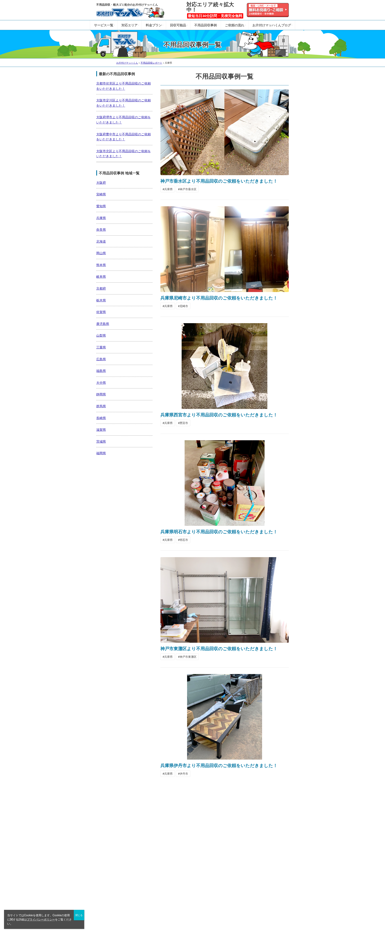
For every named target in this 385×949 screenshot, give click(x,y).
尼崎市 (184, 306)
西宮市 (184, 423)
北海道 (101, 241)
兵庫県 (168, 189)
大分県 (101, 382)
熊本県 (101, 265)
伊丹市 (184, 773)
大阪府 (101, 182)
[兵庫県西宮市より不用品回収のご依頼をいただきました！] (224, 407)
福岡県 (101, 453)
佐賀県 (101, 312)
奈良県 (101, 229)
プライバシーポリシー (41, 919)
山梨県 (101, 335)
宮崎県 (101, 194)
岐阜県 (101, 276)
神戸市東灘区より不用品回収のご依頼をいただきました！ (219, 648)
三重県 (101, 347)
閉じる (79, 915)
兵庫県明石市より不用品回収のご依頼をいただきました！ (219, 531)
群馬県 (101, 406)
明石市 (184, 540)
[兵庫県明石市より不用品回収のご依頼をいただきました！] (224, 524)
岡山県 (101, 253)
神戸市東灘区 (188, 657)
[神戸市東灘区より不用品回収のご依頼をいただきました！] (224, 640)
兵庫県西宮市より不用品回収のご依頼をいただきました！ (219, 414)
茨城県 (101, 441)
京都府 (101, 288)
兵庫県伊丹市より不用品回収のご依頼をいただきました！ (219, 765)
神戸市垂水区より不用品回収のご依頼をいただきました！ (219, 181)
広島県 (101, 359)
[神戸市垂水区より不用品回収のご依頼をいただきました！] (224, 173)
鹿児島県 (102, 323)
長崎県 (101, 418)
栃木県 (101, 300)
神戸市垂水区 (188, 189)
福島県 (101, 370)
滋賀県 (101, 429)
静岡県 (101, 394)
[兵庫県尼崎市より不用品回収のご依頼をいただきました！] (224, 290)
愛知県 (101, 206)
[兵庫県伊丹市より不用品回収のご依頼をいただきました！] (224, 757)
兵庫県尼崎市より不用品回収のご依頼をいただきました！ (219, 297)
